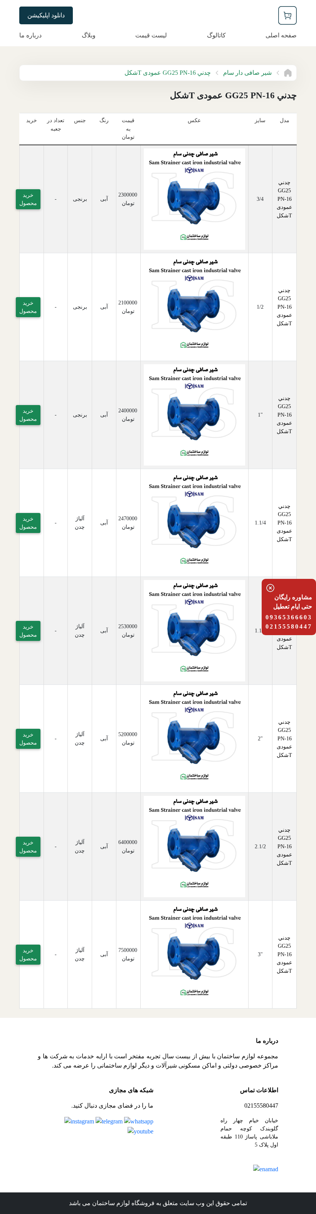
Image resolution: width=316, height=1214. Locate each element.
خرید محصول (28, 199)
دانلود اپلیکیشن (46, 15)
